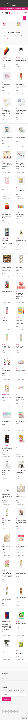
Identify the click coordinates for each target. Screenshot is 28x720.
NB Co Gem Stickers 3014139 (6, 600)
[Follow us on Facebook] (3, 711)
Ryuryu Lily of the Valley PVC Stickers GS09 (7, 347)
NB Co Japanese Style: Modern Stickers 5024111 (21, 572)
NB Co (3, 368)
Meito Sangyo (18, 212)
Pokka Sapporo (19, 82)
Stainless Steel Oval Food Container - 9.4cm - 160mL (7, 496)
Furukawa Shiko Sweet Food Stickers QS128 (7, 396)
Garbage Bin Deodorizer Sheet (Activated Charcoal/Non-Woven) (21, 472)
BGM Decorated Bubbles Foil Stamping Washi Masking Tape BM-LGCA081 (21, 113)
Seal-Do (17, 394)
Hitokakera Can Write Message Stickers (20, 497)
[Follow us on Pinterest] (8, 711)
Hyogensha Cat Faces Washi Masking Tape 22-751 (21, 60)
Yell (2, 161)
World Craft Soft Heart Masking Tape (21, 371)
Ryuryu (3, 317)
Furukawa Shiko (5, 394)
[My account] (22, 13)
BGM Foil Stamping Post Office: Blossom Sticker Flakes (7, 139)
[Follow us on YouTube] (11, 711)
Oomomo (18, 135)
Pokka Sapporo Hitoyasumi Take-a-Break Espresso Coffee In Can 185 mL (7, 243)
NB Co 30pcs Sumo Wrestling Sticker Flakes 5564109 (7, 372)
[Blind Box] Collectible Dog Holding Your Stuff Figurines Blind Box (7, 165)
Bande (17, 161)
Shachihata (4, 57)
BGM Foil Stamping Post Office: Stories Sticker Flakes (21, 190)
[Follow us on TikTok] (14, 711)
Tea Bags (4, 650)
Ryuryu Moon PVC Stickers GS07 (5, 319)
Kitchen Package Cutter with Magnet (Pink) (7, 292)
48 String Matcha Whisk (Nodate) (21, 241)
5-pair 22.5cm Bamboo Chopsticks (21, 598)
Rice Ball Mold (19, 445)
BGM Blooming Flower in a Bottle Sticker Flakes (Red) (21, 522)
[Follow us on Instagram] (6, 711)
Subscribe (6, 699)
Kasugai (17, 621)
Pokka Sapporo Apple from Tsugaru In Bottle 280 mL (7, 216)
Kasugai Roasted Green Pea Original (21, 624)
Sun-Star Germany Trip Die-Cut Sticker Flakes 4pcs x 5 (21, 548)
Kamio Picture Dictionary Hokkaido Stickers (20, 269)
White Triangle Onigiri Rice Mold (6, 471)
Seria (17, 650)
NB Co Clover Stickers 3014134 (6, 521)
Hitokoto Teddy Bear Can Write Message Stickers (6, 548)
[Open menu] (2, 13)
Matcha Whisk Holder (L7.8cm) (20, 138)
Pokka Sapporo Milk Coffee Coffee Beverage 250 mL (21, 86)
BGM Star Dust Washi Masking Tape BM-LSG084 (6, 86)
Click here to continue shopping (14, 38)
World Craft (18, 291)
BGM (3, 82)
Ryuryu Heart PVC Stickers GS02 (19, 347)
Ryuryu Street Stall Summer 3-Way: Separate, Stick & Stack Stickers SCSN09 (21, 321)
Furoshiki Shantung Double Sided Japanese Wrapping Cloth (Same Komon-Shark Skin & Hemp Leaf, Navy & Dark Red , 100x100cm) (7, 625)
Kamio (17, 265)
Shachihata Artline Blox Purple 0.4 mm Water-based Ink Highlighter (7, 60)
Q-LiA (17, 494)
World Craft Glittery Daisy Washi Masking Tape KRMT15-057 (20, 295)
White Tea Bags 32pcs (20, 421)
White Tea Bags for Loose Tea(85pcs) (20, 652)
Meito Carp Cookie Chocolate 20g (20, 215)
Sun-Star (18, 544)
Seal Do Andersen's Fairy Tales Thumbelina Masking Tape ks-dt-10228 (21, 398)
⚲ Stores (23, 8)
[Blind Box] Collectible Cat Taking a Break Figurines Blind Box (6, 269)
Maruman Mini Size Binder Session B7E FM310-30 (6, 423)
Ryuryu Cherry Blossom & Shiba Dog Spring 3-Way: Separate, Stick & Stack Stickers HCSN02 (7, 574)
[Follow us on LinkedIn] (17, 711)
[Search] (24, 18)
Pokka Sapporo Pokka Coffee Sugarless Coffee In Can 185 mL (7, 448)
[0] (25, 13)
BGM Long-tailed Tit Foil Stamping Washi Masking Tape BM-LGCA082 (7, 112)
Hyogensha (18, 57)
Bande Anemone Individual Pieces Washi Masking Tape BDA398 (21, 165)
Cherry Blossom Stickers (7, 187)
